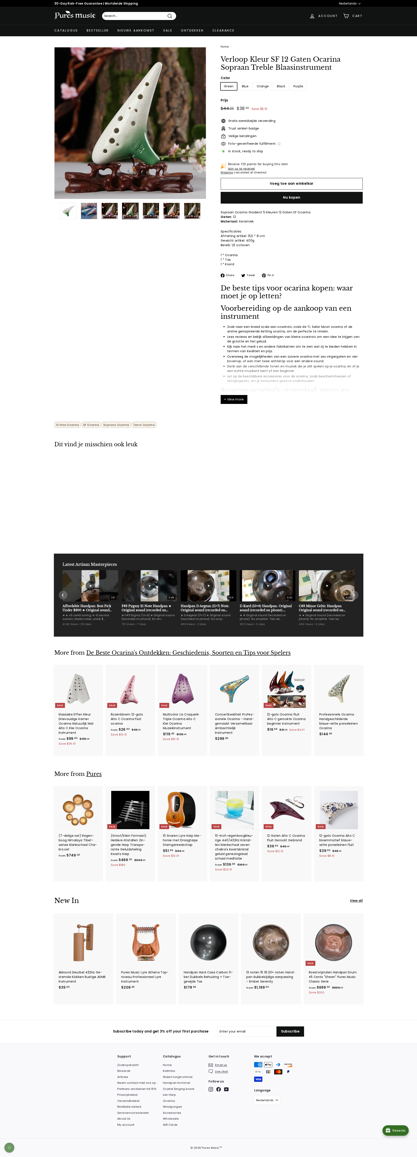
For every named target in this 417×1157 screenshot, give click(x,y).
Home (224, 46)
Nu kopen (291, 197)
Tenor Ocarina (144, 425)
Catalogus (66, 30)
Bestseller (98, 30)
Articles (122, 1077)
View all (356, 900)
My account (125, 1125)
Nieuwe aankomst (136, 30)
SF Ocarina (91, 425)
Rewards (123, 1071)
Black (281, 86)
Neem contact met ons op (136, 1083)
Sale (167, 30)
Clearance (223, 30)
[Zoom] (130, 123)
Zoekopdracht (128, 1065)
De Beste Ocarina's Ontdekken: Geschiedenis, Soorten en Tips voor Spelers (188, 652)
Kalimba (169, 1071)
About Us (124, 1119)
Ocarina (169, 1101)
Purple (298, 86)
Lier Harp (169, 1095)
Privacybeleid (127, 1095)
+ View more (234, 399)
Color (225, 78)
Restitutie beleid (129, 1107)
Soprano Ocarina (116, 425)
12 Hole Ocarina (67, 425)
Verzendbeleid (128, 1101)
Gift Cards (170, 1125)
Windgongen (172, 1107)
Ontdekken (192, 30)
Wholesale (171, 1119)
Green (229, 86)
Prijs (224, 100)
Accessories (172, 1113)
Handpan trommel (176, 1083)
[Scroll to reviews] (292, 74)
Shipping (227, 172)
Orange (263, 86)
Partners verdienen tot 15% (136, 1089)
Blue (245, 86)
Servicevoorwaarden (133, 1113)
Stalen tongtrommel (177, 1077)
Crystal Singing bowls (178, 1089)
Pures (94, 774)
